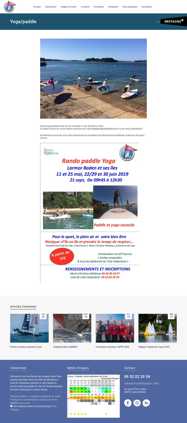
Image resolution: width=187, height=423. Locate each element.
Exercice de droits (48, 399)
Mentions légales (19, 396)
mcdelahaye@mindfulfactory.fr (105, 128)
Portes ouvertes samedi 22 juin (26, 346)
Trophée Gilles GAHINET (65, 346)
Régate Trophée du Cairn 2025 (154, 346)
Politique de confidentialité (24, 399)
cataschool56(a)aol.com (141, 383)
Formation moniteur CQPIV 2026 (112, 346)
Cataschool (24, 403)
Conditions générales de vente (45, 396)
